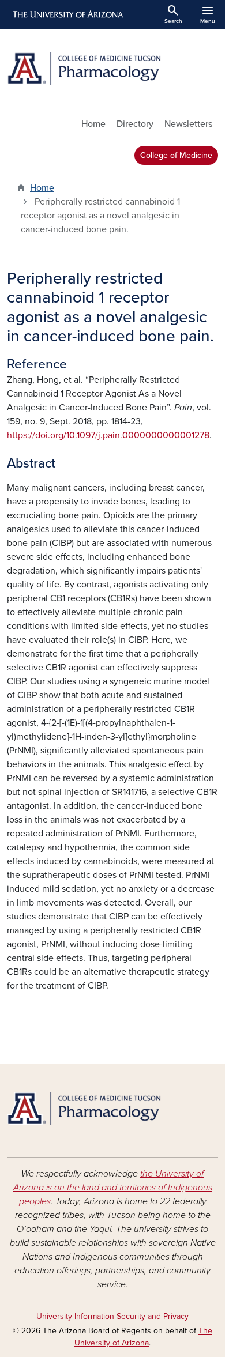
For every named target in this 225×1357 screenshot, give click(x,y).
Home (93, 124)
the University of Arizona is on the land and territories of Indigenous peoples (112, 1187)
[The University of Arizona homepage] (67, 14)
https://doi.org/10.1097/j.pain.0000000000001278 (108, 435)
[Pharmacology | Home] (112, 68)
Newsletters (188, 124)
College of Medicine (176, 155)
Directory (135, 124)
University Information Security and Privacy (112, 1316)
